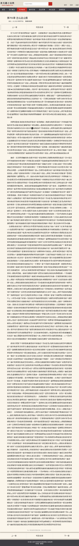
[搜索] (50, 4)
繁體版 (41, 543)
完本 (71, 5)
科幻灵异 (52, 9)
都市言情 (32, 9)
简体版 (37, 543)
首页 (3, 9)
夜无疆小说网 (31, 542)
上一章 (14, 27)
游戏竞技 (62, 9)
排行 (65, 5)
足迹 (77, 5)
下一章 (66, 27)
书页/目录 (39, 27)
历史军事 (42, 9)
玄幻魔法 (12, 9)
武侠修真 (22, 9)
